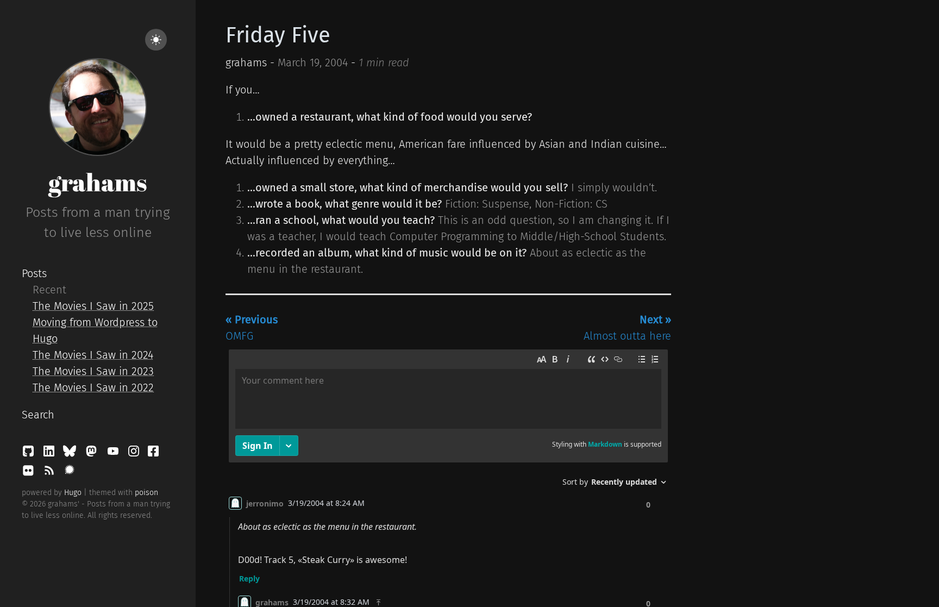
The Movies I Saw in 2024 (93, 354)
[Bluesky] (71, 453)
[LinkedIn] (50, 453)
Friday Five (278, 35)
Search (38, 414)
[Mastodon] (93, 453)
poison (146, 492)
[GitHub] (30, 453)
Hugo (73, 492)
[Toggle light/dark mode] (156, 40)
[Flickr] (30, 473)
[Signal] (69, 473)
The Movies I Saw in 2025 (93, 305)
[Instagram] (135, 453)
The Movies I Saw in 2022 (93, 387)
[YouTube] (115, 453)
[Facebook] (153, 453)
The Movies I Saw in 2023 (93, 371)
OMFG (252, 327)
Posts (34, 273)
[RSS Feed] (50, 473)
